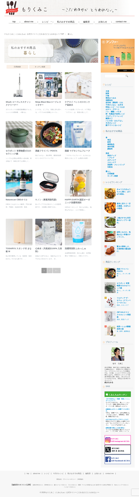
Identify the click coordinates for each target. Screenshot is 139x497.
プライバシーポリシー (69, 479)
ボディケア (111, 160)
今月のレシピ (111, 123)
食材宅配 (110, 146)
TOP (35, 34)
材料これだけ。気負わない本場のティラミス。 (124, 234)
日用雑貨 (17, 67)
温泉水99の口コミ (38, 485)
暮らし (108, 171)
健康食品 (110, 144)
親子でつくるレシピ (113, 125)
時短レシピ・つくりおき (115, 107)
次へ (56, 270)
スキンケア (111, 162)
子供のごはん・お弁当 (114, 105)
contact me (121, 21)
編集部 (86, 22)
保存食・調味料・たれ (114, 102)
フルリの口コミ (72, 485)
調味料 (110, 149)
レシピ (108, 85)
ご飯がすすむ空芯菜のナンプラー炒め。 (124, 220)
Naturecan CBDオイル (16, 199)
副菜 (107, 93)
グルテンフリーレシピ (114, 116)
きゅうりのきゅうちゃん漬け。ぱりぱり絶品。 (124, 191)
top (14, 21)
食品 (109, 140)
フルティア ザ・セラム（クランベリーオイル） (124, 300)
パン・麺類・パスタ (113, 112)
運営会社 (59, 479)
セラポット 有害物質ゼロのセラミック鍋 (124, 285)
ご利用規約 (80, 479)
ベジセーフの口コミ (70, 487)
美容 (107, 153)
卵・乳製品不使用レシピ (115, 114)
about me (28, 21)
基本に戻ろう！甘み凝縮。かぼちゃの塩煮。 (124, 206)
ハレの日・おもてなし (114, 121)
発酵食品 (109, 100)
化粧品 (110, 167)
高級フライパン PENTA (46, 151)
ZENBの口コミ (48, 485)
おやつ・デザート (113, 109)
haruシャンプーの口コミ (121, 485)
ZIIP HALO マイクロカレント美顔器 (124, 314)
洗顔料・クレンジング (116, 165)
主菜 (107, 91)
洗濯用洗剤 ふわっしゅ (75, 248)
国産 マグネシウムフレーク (77, 151)
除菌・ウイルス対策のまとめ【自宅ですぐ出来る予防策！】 (95, 485)
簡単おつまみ (111, 98)
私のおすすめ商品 (65, 22)
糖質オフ (109, 118)
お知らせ (102, 22)
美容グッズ (111, 155)
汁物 (107, 96)
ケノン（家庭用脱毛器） (46, 199)
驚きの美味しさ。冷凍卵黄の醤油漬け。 (124, 248)
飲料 (109, 142)
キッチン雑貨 (40, 67)
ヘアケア (110, 158)
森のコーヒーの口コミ (60, 485)
